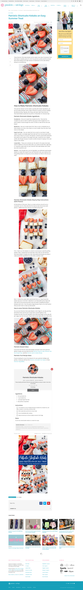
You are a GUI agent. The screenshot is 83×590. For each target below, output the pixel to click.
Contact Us (17, 574)
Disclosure (24, 587)
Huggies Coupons (45, 568)
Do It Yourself (20, 10)
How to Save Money (14, 10)
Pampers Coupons (45, 570)
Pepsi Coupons (45, 574)
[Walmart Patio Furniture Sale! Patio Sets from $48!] (33, 540)
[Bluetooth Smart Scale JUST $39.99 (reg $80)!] (67, 540)
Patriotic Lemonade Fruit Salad (37, 360)
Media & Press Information (69, 575)
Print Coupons (38, 1)
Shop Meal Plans (11, 1)
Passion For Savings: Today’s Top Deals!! (15, 548)
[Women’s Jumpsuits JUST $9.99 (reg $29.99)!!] (16, 524)
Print (33, 390)
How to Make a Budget (18, 1)
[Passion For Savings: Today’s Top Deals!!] (16, 540)
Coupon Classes (31, 1)
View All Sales (27, 576)
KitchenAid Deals (28, 572)
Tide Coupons (44, 565)
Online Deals (17, 568)
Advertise (21, 574)
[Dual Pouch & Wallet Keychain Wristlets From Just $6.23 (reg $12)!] (33, 524)
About (9, 587)
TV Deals (27, 565)
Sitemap (34, 587)
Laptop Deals (27, 568)
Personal (10, 546)
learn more (47, 22)
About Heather (11, 574)
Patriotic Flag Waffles (19, 361)
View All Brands (45, 576)
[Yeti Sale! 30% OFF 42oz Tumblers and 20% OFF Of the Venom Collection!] (67, 524)
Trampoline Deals (28, 574)
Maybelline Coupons (46, 563)
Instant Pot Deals (28, 570)
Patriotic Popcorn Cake (38, 351)
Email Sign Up (18, 587)
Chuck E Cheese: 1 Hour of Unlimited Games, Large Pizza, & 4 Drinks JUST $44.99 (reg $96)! (49, 548)
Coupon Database (44, 1)
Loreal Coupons (45, 572)
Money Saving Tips (17, 569)
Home (9, 10)
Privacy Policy (29, 587)
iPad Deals (27, 563)
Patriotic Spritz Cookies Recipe (34, 353)
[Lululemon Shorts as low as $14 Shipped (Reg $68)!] (50, 524)
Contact (13, 587)
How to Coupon (25, 1)
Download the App (4, 1)
